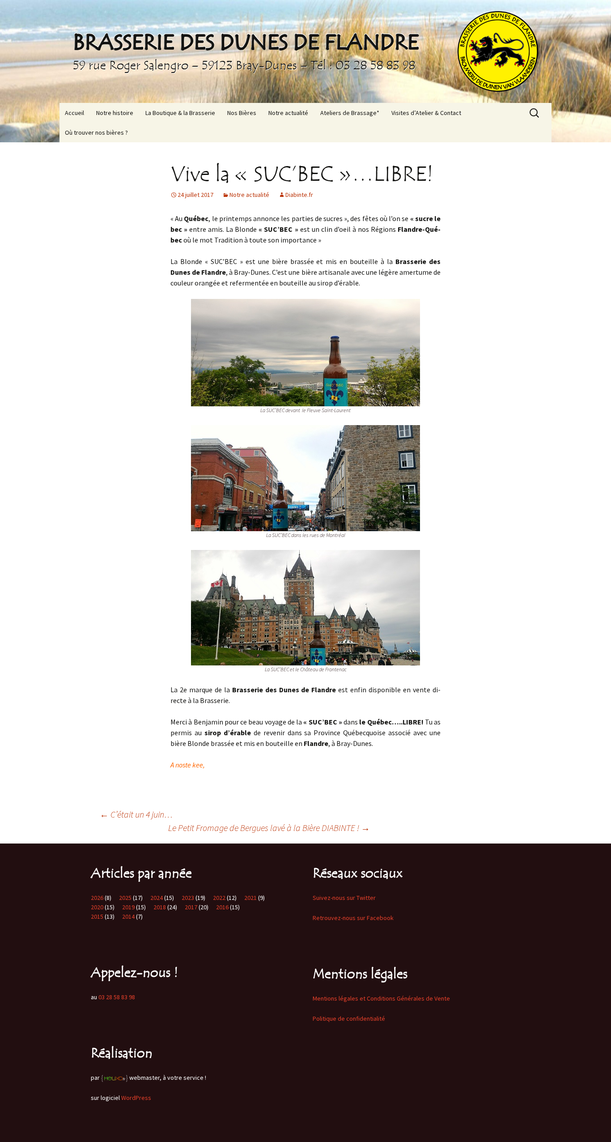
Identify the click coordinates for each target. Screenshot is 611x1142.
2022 (219, 898)
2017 (191, 907)
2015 (97, 916)
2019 (128, 907)
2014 (128, 916)
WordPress (136, 1098)
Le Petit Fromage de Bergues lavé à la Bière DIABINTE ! (269, 827)
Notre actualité (288, 113)
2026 (97, 898)
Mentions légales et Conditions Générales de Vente (381, 998)
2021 (250, 898)
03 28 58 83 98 (116, 997)
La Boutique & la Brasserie (180, 113)
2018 (159, 907)
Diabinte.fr (299, 195)
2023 (188, 898)
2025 (125, 898)
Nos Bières (241, 113)
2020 (97, 907)
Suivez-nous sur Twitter (344, 898)
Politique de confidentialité (349, 1018)
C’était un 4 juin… (136, 814)
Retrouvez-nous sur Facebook (353, 918)
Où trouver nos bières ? (96, 132)
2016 (222, 907)
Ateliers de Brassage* (349, 113)
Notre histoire (114, 113)
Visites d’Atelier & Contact (426, 113)
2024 (156, 898)
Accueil (74, 113)
